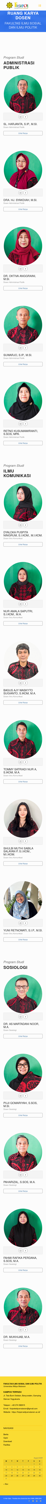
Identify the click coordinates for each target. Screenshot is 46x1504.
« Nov (5, 1484)
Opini (5, 1437)
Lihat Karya (23, 133)
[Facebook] (29, 1501)
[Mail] (41, 1501)
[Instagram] (33, 1501)
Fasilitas (6, 1444)
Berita (5, 1434)
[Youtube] (37, 1501)
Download (7, 1441)
